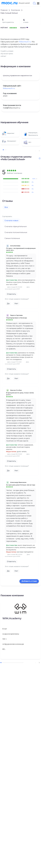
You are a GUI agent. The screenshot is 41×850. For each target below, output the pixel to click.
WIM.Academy (11, 618)
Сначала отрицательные (16, 226)
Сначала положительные (16, 232)
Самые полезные (12, 238)
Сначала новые (11, 221)
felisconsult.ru (25, 42)
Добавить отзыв (29, 581)
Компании (15, 10)
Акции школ (24, 3)
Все (6, 207)
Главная (4, 10)
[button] (39, 150)
